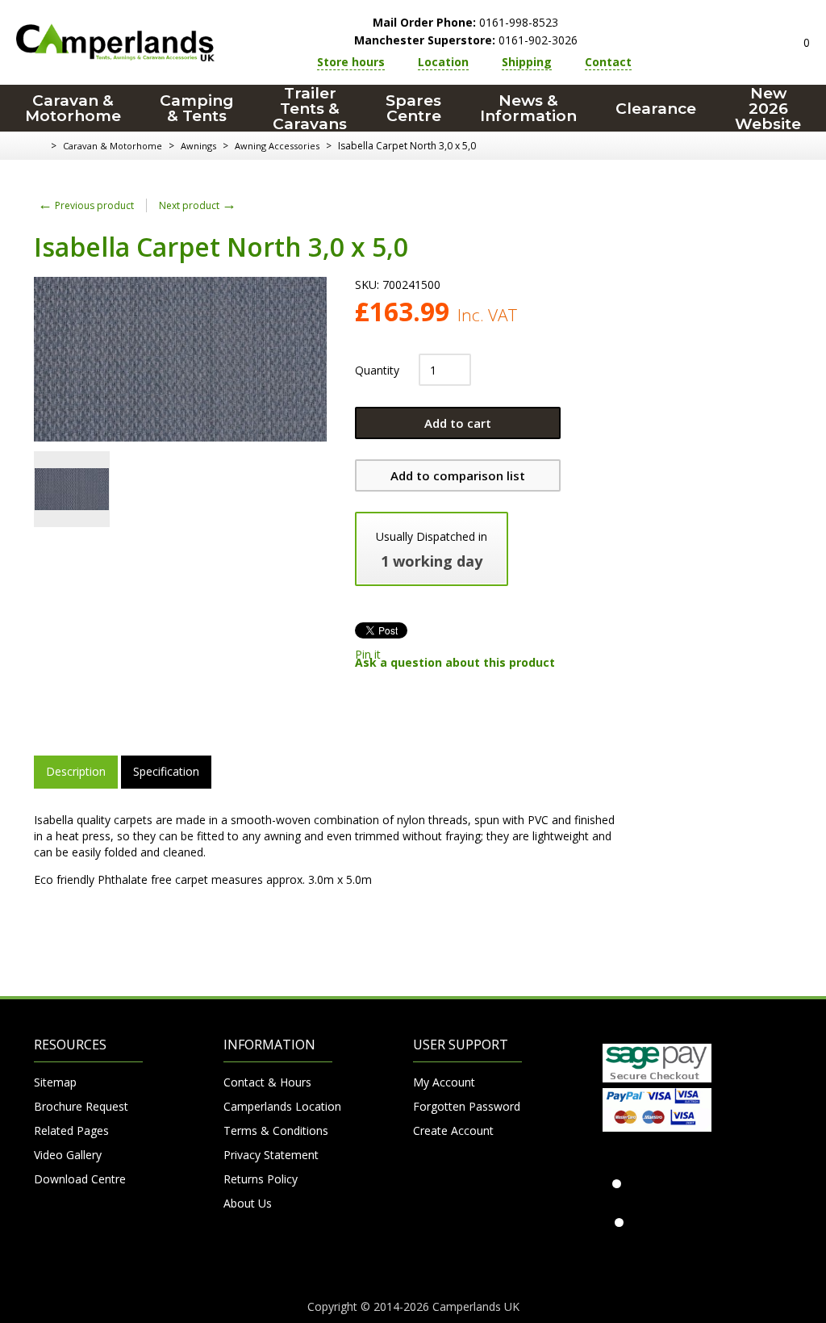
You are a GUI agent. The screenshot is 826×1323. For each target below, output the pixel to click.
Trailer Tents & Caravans (310, 108)
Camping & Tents (197, 108)
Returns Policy (260, 1179)
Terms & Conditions (275, 1130)
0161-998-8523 (465, 22)
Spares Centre (413, 108)
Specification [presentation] (166, 771)
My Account (444, 1082)
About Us (247, 1203)
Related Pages (71, 1130)
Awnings (198, 146)
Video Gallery (68, 1154)
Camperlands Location (277, 1106)
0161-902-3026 (466, 40)
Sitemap (55, 1082)
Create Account (453, 1130)
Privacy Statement (271, 1154)
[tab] (76, 772)
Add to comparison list (457, 475)
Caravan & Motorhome (73, 108)
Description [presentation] (76, 771)
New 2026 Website (768, 108)
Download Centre (80, 1179)
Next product (197, 205)
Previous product (86, 205)
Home (39, 146)
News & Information (528, 108)
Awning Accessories (277, 146)
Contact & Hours (267, 1082)
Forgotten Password (466, 1106)
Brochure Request (81, 1106)
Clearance (655, 108)
